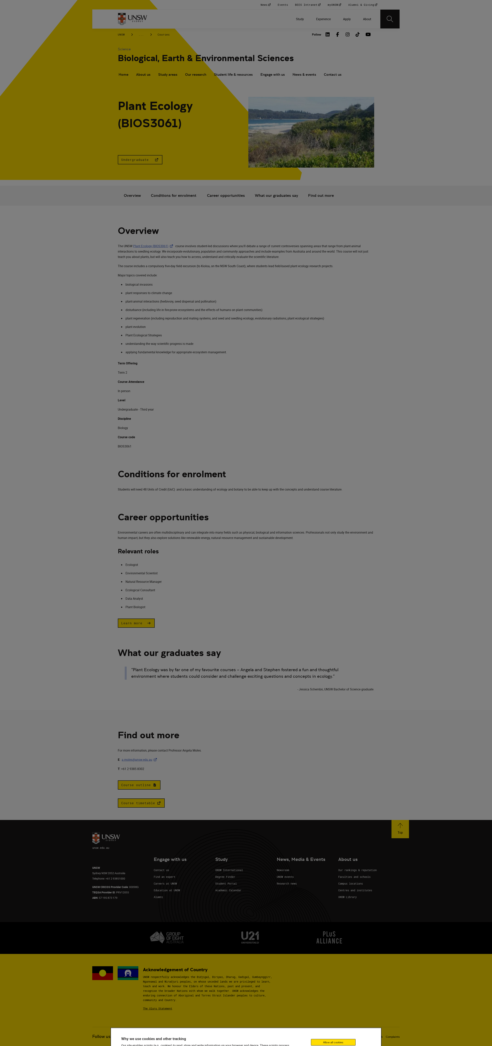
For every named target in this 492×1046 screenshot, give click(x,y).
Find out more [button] (321, 195)
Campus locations (350, 883)
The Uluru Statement (157, 1008)
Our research (195, 74)
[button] (140, 159)
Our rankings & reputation (357, 870)
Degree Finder (225, 877)
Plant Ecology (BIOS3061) (154, 246)
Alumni (158, 897)
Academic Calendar (228, 890)
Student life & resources (233, 74)
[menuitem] (300, 19)
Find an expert (164, 877)
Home (123, 74)
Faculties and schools (354, 877)
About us (143, 74)
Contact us (333, 74)
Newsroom (283, 870)
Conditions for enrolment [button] (174, 195)
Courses (164, 34)
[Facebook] (338, 34)
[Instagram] (348, 34)
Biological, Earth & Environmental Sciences (206, 58)
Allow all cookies (333, 1042)
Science (124, 49)
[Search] (390, 19)
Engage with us (272, 74)
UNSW (121, 34)
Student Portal (226, 883)
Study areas (167, 74)
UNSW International (229, 870)
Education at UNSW (167, 890)
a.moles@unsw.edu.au (140, 759)
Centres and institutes (355, 890)
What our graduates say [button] (276, 195)
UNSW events (285, 877)
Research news (287, 883)
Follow (316, 34)
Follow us (101, 1036)
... (141, 34)
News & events (304, 74)
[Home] (132, 19)
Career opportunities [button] (226, 195)
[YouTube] (368, 34)
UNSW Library (347, 897)
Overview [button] (132, 195)
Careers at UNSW (165, 883)
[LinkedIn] (328, 34)
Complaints (393, 1036)
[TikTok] (358, 34)
